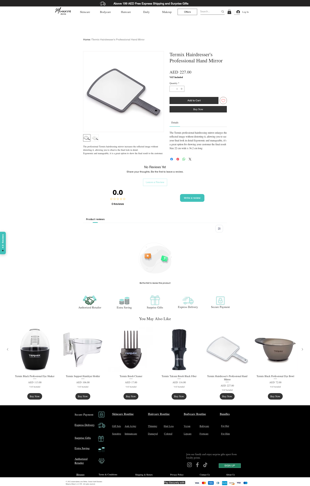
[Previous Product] (8, 349)
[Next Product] (302, 349)
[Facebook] (197, 465)
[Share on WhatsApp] (184, 159)
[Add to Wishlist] (223, 100)
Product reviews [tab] (95, 219)
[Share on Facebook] (172, 159)
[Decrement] (172, 89)
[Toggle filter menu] (219, 228)
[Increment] (182, 89)
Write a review (192, 198)
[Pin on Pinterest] (178, 159)
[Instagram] (189, 465)
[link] (229, 11)
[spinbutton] (177, 89)
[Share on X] (190, 159)
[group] (155, 363)
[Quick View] (34, 349)
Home (86, 39)
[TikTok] (205, 465)
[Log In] (237, 12)
